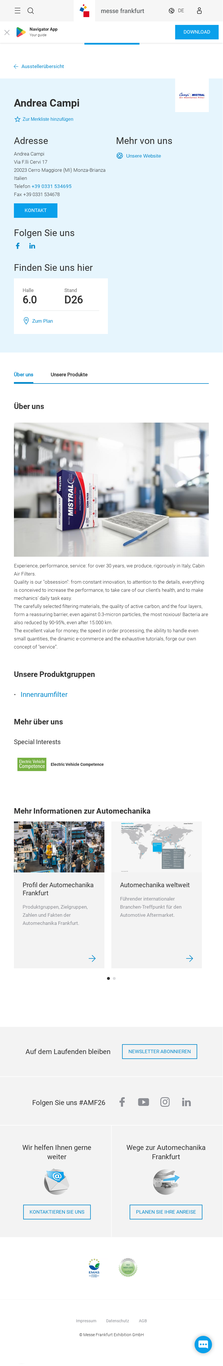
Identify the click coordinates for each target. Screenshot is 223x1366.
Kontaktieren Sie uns (57, 1212)
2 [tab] (114, 978)
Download (197, 32)
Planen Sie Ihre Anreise (166, 1212)
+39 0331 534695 (52, 186)
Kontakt (36, 210)
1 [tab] (108, 978)
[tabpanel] (59, 894)
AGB (143, 1320)
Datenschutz (117, 1320)
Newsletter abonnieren (159, 1051)
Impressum (86, 1320)
